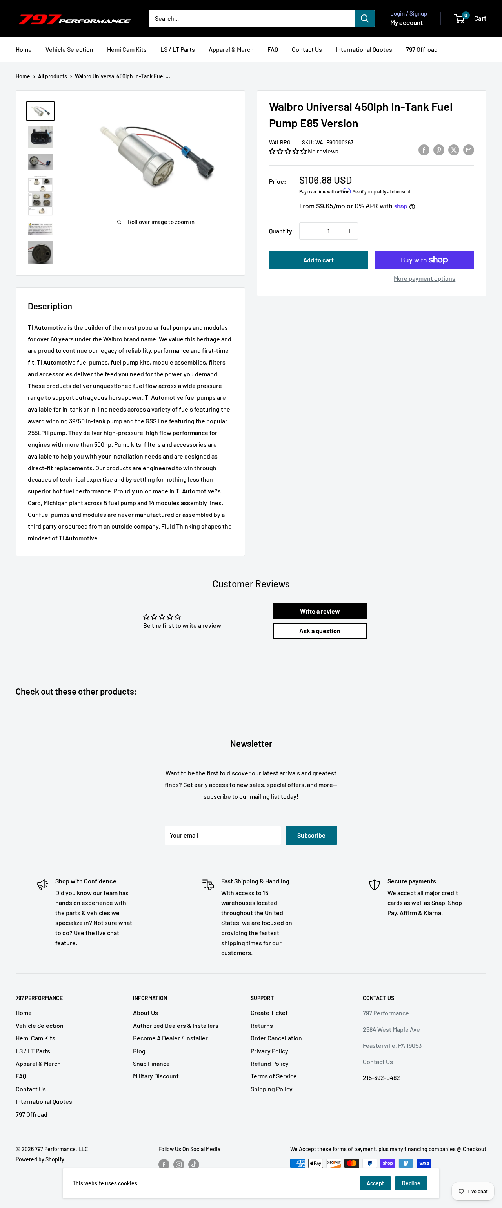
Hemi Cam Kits (127, 49)
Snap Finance (151, 1063)
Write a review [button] (320, 611)
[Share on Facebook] (423, 149)
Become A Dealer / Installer (170, 1038)
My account (406, 22)
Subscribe (311, 835)
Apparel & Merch (231, 49)
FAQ (272, 49)
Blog (139, 1051)
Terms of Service (274, 1076)
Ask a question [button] (319, 630)
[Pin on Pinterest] (438, 149)
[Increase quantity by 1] (349, 231)
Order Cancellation (276, 1038)
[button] (288, 151)
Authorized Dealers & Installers (175, 1025)
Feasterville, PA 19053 (392, 1045)
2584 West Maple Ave (391, 1029)
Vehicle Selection (69, 49)
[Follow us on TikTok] (193, 1164)
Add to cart (318, 260)
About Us (145, 1012)
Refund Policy (270, 1063)
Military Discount (156, 1076)
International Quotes (364, 49)
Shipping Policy (272, 1088)
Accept (375, 1183)
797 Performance (386, 1013)
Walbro (280, 142)
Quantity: (282, 231)
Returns (262, 1025)
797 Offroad (422, 49)
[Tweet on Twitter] (453, 149)
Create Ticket (269, 1012)
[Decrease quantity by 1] (308, 231)
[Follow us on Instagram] (178, 1164)
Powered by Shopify (40, 1159)
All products (52, 76)
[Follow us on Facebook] (163, 1164)
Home (24, 49)
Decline (411, 1183)
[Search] (365, 18)
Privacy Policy (269, 1051)
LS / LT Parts (177, 49)
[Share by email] (468, 149)
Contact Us (307, 49)
